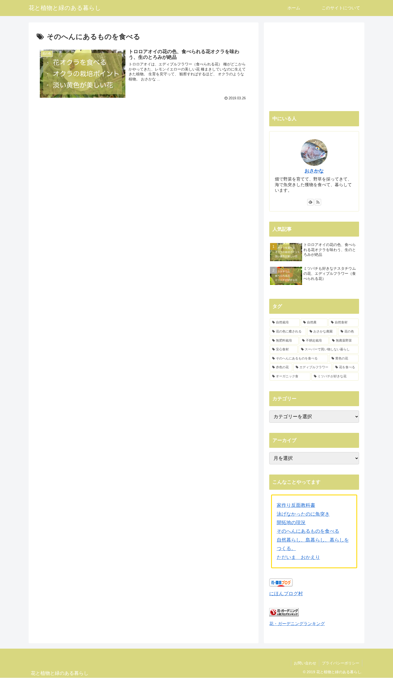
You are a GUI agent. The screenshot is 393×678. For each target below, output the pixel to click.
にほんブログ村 (286, 593)
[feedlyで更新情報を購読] (310, 202)
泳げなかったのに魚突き (303, 514)
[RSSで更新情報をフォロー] (318, 202)
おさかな (314, 171)
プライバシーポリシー (340, 663)
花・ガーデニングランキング (297, 623)
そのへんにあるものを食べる (308, 531)
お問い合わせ (305, 663)
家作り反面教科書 (296, 505)
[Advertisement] (144, 147)
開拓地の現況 (291, 522)
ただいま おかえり (298, 557)
